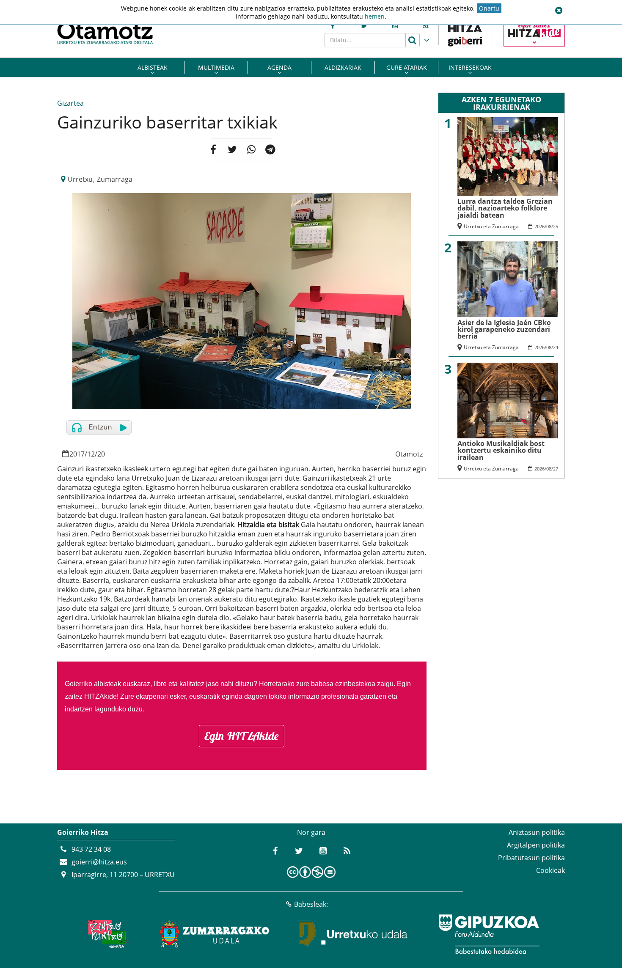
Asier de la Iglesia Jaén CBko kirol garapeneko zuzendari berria (504, 329)
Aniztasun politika (537, 832)
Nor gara (311, 832)
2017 (77, 454)
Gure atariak (406, 67)
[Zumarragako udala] (215, 934)
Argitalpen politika (536, 845)
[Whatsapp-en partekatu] (251, 149)
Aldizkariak (343, 67)
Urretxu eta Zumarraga (491, 226)
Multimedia (216, 67)
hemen (375, 16)
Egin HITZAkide (241, 736)
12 (91, 454)
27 (555, 468)
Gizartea (70, 103)
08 (548, 226)
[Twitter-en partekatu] (232, 149)
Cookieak (550, 870)
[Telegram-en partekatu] (270, 149)
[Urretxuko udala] (353, 934)
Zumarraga (114, 179)
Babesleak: (311, 904)
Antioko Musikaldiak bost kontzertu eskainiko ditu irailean (501, 450)
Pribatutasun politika (531, 857)
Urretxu (80, 179)
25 (555, 226)
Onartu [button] (489, 8)
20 (101, 454)
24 (555, 347)
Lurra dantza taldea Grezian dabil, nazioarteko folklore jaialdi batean (505, 208)
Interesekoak (470, 67)
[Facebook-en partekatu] (212, 149)
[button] (558, 10)
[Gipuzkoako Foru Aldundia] (488, 934)
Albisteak (153, 67)
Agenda (279, 67)
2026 (539, 226)
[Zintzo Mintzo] (106, 934)
